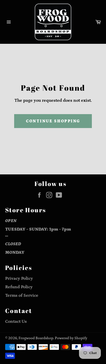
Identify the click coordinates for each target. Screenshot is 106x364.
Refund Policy (19, 287)
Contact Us (16, 321)
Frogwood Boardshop (36, 338)
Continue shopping (53, 121)
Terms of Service (21, 295)
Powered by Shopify (71, 338)
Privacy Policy (19, 278)
